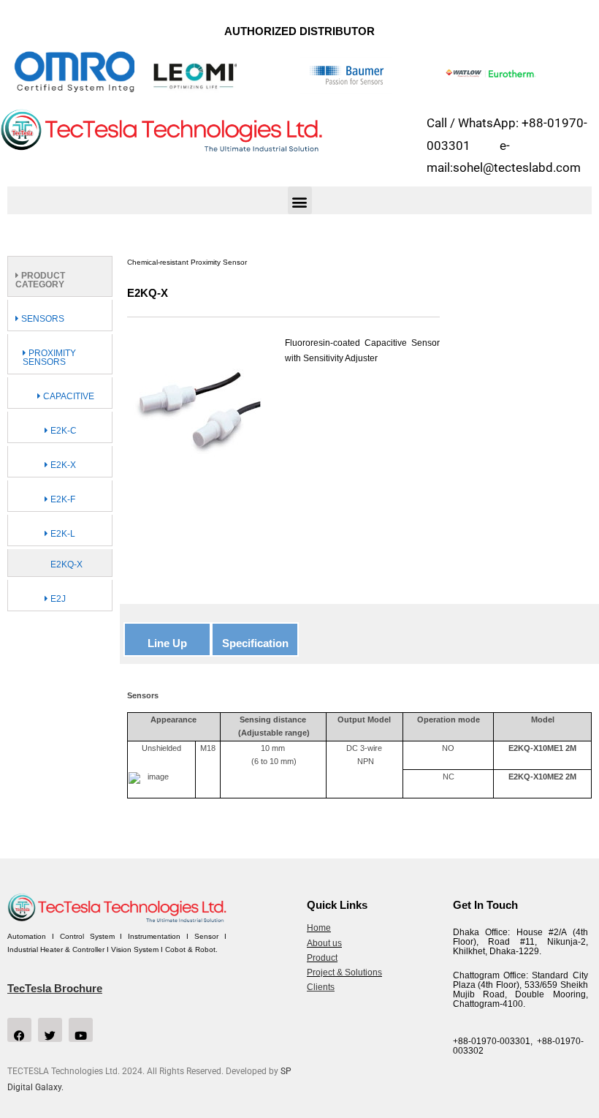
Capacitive (67, 396)
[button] (300, 200)
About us (324, 943)
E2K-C (62, 431)
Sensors (41, 319)
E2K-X (62, 465)
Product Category (40, 280)
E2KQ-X (66, 564)
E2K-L (61, 534)
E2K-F (61, 499)
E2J (57, 599)
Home (319, 928)
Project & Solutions (344, 972)
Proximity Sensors (49, 357)
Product (322, 958)
